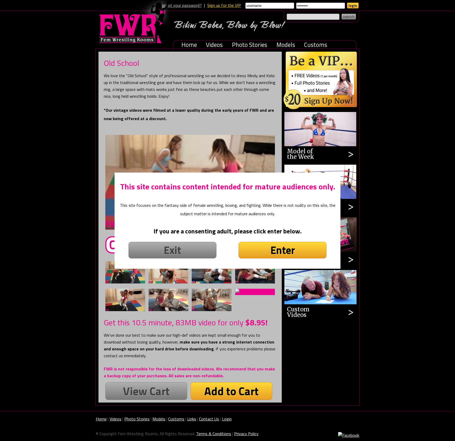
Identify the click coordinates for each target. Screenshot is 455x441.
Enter (282, 250)
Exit (172, 250)
